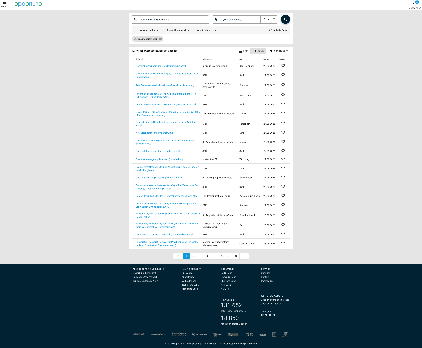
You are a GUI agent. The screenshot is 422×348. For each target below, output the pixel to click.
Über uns (265, 273)
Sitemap (197, 343)
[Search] (285, 19)
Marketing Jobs (190, 288)
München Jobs (228, 281)
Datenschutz (209, 343)
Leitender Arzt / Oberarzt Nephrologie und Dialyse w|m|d (164, 234)
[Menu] (4, 3)
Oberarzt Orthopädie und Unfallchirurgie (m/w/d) (161, 66)
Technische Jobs (190, 285)
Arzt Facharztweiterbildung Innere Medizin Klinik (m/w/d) (165, 85)
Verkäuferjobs (189, 281)
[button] (194, 269)
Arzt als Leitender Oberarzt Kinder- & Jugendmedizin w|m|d (166, 104)
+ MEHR (225, 288)
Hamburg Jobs (228, 277)
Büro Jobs (187, 273)
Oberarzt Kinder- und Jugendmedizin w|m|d (158, 151)
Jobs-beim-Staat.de (271, 303)
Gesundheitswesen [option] (147, 39)
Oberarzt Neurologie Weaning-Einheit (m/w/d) (159, 177)
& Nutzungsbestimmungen (230, 343)
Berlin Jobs (226, 273)
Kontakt (265, 277)
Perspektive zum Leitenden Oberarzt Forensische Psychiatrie (166, 196)
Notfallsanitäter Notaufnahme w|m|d (154, 132)
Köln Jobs (226, 285)
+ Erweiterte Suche (278, 30)
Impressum (267, 281)
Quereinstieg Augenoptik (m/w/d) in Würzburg (159, 159)
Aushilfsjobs (188, 277)
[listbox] (268, 20)
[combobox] (173, 19)
